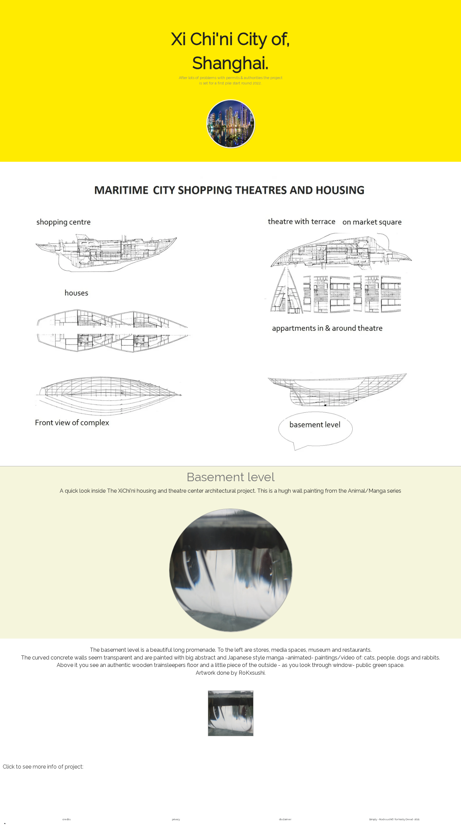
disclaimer (285, 819)
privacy (176, 819)
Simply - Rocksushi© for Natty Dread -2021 (394, 819)
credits (66, 819)
